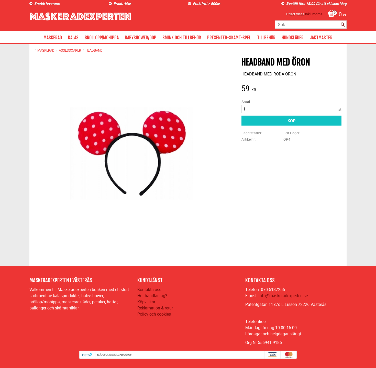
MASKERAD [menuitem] (52, 37)
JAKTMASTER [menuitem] (321, 37)
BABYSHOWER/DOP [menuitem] (140, 37)
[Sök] (343, 24)
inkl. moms (313, 14)
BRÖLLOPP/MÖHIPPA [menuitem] (102, 37)
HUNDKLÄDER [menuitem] (293, 37)
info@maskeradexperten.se (283, 295)
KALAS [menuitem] (73, 37)
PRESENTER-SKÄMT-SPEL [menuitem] (229, 37)
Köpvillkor (146, 302)
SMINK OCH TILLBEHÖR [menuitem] (181, 37)
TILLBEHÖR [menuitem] (266, 37)
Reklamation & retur (155, 308)
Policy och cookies (154, 314)
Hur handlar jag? (152, 295)
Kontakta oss (149, 289)
